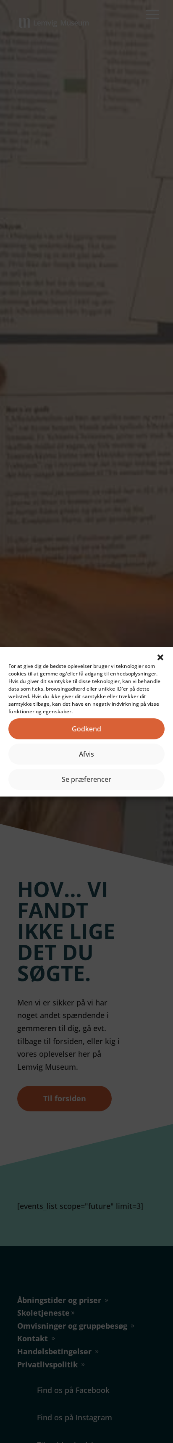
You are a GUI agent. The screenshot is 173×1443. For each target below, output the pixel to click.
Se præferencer (86, 779)
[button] (160, 657)
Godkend (86, 728)
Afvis (86, 754)
